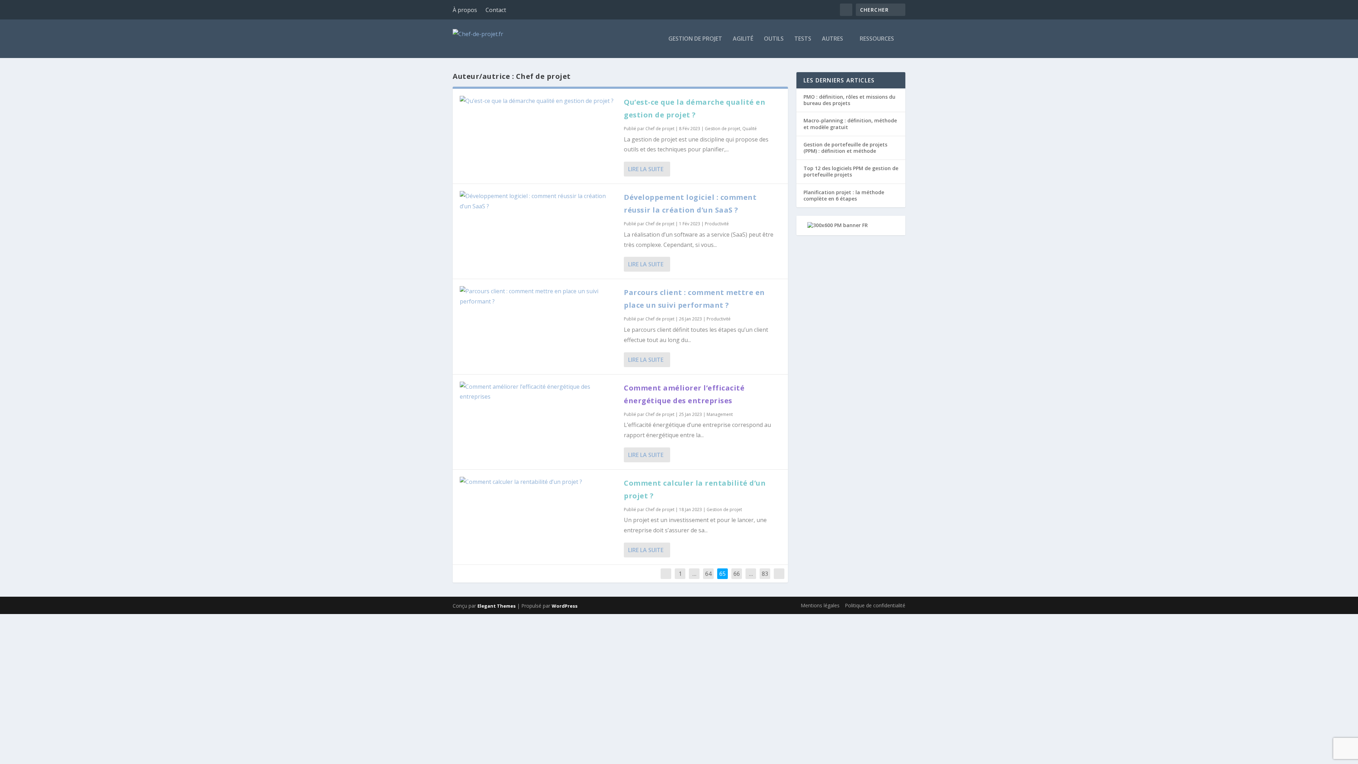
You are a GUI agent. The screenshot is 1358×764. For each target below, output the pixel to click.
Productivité (717, 224)
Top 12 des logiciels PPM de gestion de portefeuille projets (850, 171)
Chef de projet (659, 129)
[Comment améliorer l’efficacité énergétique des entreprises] (538, 392)
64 (708, 574)
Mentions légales (820, 605)
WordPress (565, 606)
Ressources (877, 39)
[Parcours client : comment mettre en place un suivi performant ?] (538, 296)
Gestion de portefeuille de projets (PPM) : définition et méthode (845, 147)
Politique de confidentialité (875, 605)
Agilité (743, 39)
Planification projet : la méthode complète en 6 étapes (843, 195)
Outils (774, 39)
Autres (832, 39)
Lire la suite (645, 169)
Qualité (749, 129)
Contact (496, 10)
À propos (465, 10)
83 (765, 574)
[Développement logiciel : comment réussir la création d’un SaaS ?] (538, 201)
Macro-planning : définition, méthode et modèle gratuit (850, 123)
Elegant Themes (496, 606)
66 (736, 574)
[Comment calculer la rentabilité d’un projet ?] (538, 482)
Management (720, 414)
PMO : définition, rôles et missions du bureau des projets (849, 99)
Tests (802, 39)
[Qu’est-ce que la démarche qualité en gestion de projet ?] (538, 101)
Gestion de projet (695, 39)
